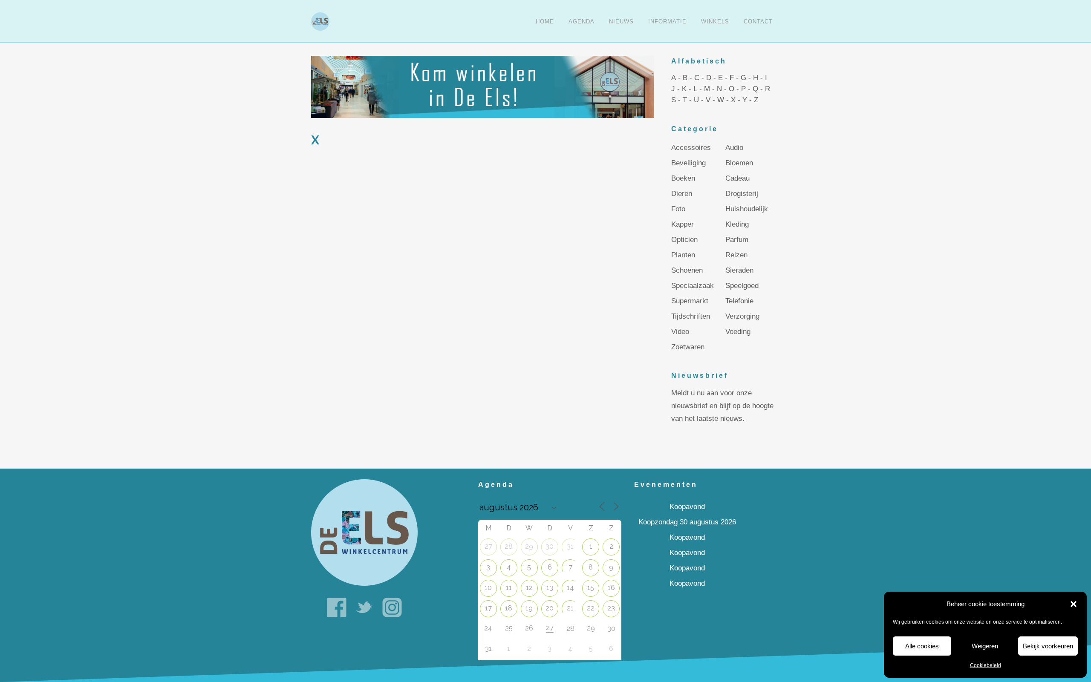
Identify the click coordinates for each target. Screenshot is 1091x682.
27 (488, 546)
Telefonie (739, 301)
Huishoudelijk (746, 209)
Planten (683, 255)
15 (590, 588)
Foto (678, 209)
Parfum (736, 240)
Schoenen (687, 270)
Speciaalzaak (692, 286)
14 (570, 588)
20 (550, 608)
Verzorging (742, 316)
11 (509, 588)
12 (529, 588)
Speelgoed (742, 286)
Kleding (737, 224)
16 (611, 588)
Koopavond (687, 507)
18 (508, 608)
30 (550, 546)
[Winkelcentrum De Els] (364, 532)
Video (680, 332)
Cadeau (737, 178)
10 (488, 588)
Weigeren (985, 646)
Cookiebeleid (985, 665)
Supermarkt (689, 301)
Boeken (683, 178)
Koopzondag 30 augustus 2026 (687, 522)
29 (529, 546)
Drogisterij (741, 194)
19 (529, 608)
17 (488, 608)
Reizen (736, 255)
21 (570, 608)
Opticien (684, 240)
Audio (734, 148)
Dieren (681, 194)
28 (509, 546)
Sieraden (739, 270)
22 (591, 608)
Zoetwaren (687, 347)
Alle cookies (922, 646)
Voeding (737, 332)
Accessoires (691, 148)
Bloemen (739, 163)
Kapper (682, 224)
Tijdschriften (690, 316)
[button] (1073, 604)
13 (549, 588)
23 (611, 608)
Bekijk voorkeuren (1048, 646)
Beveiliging (688, 163)
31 (570, 546)
